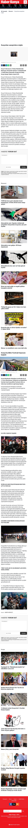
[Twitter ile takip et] (14, 804)
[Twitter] (4, 65)
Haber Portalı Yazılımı (15, 824)
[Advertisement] (14, 30)
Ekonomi (11, 11)
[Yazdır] (10, 65)
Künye (10, 799)
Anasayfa (5, 11)
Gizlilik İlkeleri (21, 799)
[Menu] (25, 2)
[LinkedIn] (6, 65)
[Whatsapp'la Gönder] (8, 65)
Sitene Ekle (14, 800)
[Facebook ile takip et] (10, 804)
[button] (21, 65)
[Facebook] (2, 65)
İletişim (15, 799)
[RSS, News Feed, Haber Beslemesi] (17, 804)
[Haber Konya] (10, 2)
